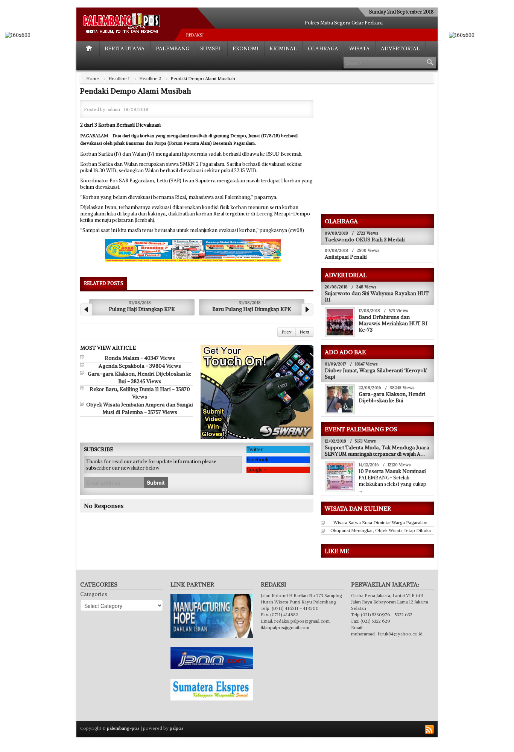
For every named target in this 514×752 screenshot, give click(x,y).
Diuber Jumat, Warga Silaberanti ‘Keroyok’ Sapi (376, 373)
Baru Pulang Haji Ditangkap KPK (251, 309)
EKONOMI (246, 48)
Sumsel (211, 48)
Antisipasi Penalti (346, 256)
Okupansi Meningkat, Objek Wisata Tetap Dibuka (380, 530)
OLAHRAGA (323, 48)
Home (92, 78)
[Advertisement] (384, 154)
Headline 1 (119, 78)
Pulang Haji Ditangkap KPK (142, 309)
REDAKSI (195, 35)
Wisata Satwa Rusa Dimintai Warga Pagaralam (380, 522)
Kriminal (283, 48)
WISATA (359, 48)
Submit (156, 482)
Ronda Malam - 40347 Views (140, 358)
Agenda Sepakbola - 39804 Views (140, 365)
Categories (93, 594)
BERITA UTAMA (125, 48)
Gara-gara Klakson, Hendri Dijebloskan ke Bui (392, 397)
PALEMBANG (172, 48)
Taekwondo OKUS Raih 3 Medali (365, 239)
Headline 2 (150, 78)
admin (114, 109)
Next (304, 332)
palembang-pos (123, 728)
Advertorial (400, 48)
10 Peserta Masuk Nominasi (392, 471)
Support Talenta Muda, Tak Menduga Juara (377, 447)
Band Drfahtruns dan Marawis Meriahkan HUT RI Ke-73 (393, 323)
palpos (177, 728)
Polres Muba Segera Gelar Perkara (344, 23)
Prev (286, 332)
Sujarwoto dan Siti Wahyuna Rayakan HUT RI (377, 296)
